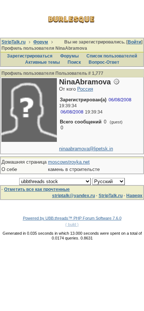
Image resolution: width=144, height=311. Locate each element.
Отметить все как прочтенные (37, 189)
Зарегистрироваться (29, 56)
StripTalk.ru (13, 42)
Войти (134, 42)
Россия (85, 89)
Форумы (69, 56)
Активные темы (42, 62)
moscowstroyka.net (69, 162)
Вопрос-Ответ (104, 62)
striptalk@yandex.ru (73, 195)
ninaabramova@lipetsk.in (86, 148)
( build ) (72, 224)
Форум (40, 42)
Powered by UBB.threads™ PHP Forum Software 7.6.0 (72, 218)
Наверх (134, 195)
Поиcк (74, 62)
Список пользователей (111, 56)
